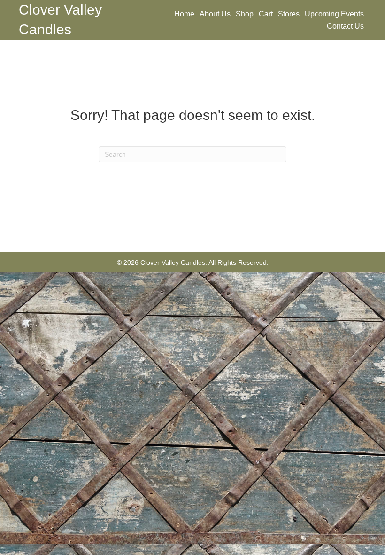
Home (184, 14)
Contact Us (345, 26)
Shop (245, 14)
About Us (215, 14)
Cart (266, 14)
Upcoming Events (334, 14)
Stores (289, 14)
